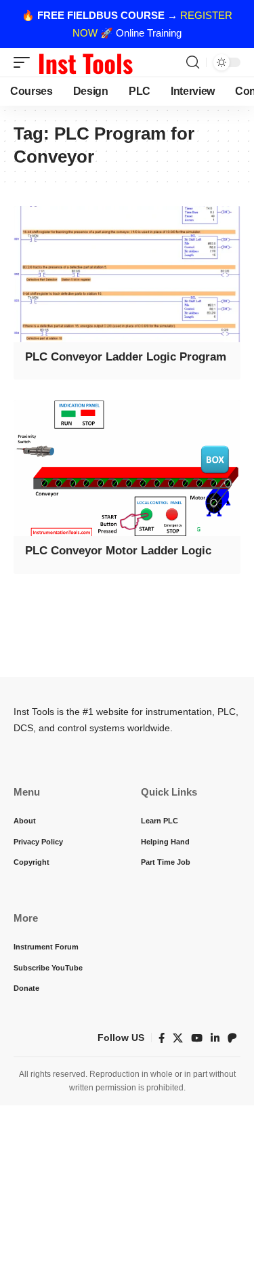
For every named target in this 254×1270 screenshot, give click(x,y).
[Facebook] (161, 1038)
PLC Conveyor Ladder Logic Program (125, 356)
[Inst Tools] (85, 62)
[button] (25, 62)
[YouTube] (197, 1038)
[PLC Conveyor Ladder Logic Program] (127, 274)
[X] (177, 1038)
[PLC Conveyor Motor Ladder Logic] (127, 468)
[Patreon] (232, 1038)
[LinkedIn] (215, 1038)
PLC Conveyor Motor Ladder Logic (118, 550)
